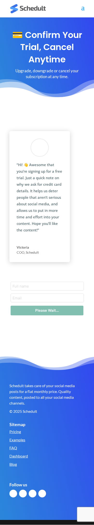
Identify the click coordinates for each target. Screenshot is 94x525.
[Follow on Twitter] (23, 493)
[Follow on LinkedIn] (32, 493)
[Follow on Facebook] (13, 493)
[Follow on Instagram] (42, 493)
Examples (17, 439)
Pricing (15, 431)
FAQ (13, 447)
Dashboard (18, 456)
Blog (13, 464)
